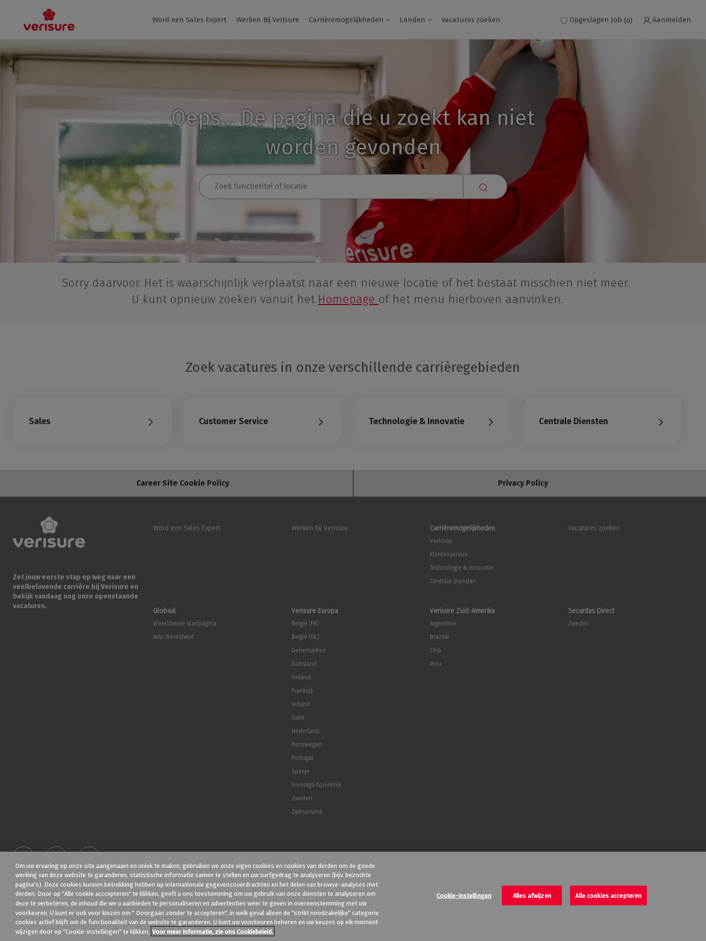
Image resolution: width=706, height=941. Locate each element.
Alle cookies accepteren (608, 895)
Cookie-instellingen (464, 895)
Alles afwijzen (532, 895)
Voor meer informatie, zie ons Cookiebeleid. (212, 931)
